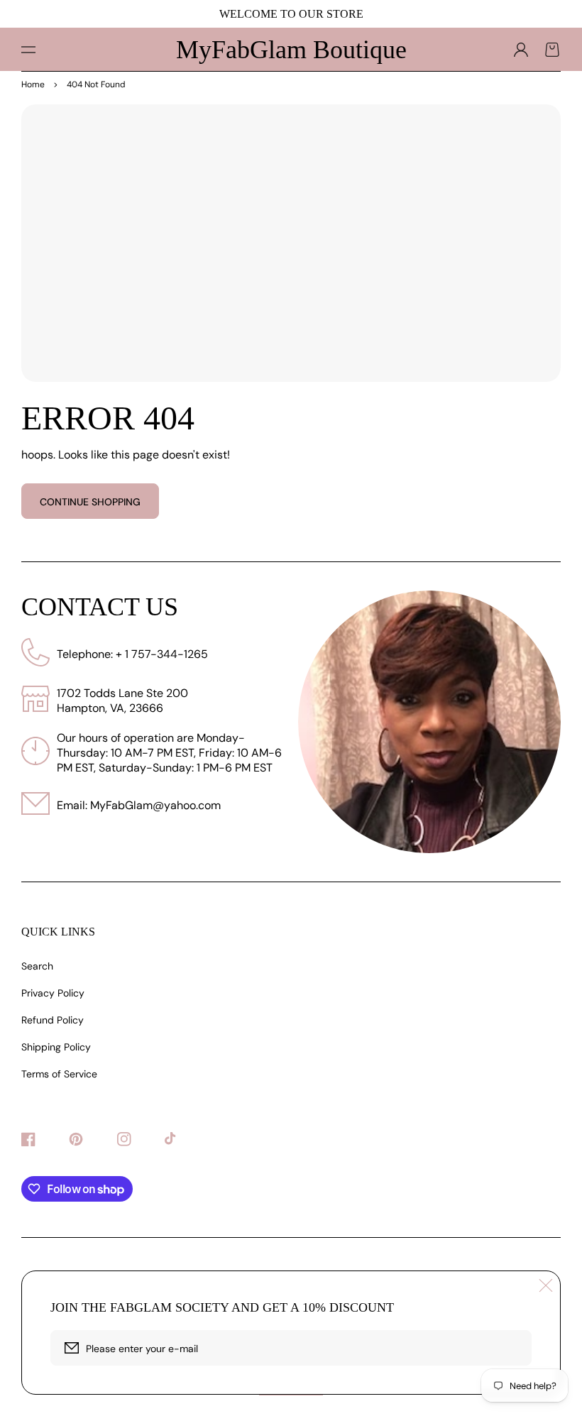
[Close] (546, 1285)
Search (37, 966)
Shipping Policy (56, 1047)
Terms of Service (59, 1074)
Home (33, 84)
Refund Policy (52, 1020)
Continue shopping (90, 501)
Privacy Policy (52, 993)
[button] (28, 49)
